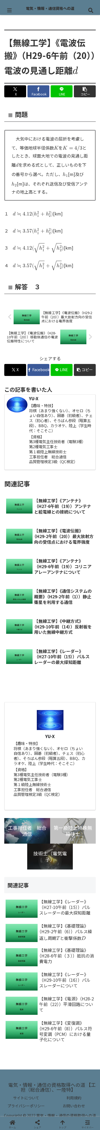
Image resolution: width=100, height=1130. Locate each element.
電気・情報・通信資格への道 (50, 8)
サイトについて (26, 1097)
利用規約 (73, 1097)
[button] (85, 91)
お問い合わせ (74, 1105)
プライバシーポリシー (26, 1105)
